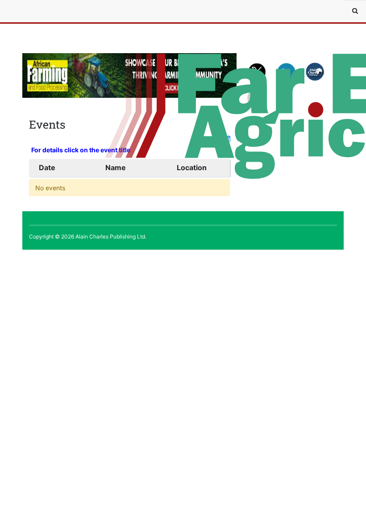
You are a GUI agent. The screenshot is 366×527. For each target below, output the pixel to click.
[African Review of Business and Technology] (49, 11)
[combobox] (355, 11)
